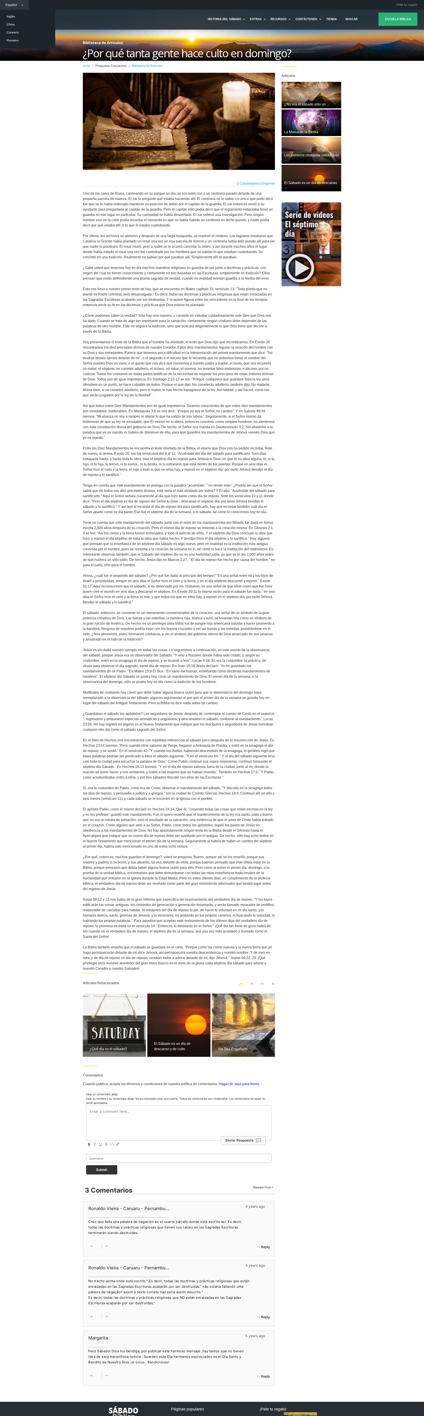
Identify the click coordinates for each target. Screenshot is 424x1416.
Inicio (86, 65)
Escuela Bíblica (398, 19)
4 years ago (255, 1206)
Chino (11, 24)
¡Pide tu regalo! (406, 4)
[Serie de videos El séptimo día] (311, 244)
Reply (265, 1247)
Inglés (11, 16)
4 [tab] (273, 984)
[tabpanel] (114, 1025)
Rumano (13, 40)
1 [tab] (241, 983)
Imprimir (268, 183)
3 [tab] (262, 984)
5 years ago (255, 1335)
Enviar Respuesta (239, 1140)
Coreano (13, 32)
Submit (101, 1170)
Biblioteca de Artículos (147, 65)
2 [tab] (252, 984)
